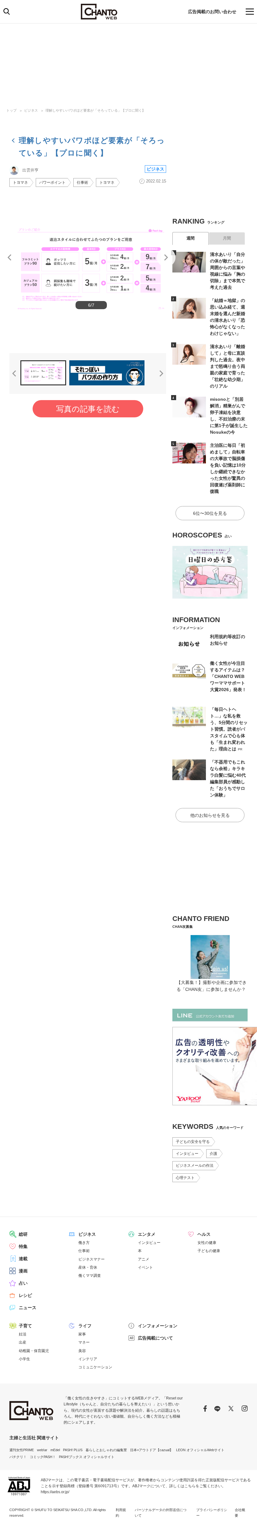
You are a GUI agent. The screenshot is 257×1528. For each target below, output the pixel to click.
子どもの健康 (208, 1251)
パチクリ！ (18, 1457)
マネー (84, 1342)
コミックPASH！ (43, 1457)
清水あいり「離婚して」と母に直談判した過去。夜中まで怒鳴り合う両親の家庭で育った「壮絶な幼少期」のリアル (227, 366)
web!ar (42, 1450)
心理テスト (185, 1178)
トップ (11, 110)
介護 (213, 1153)
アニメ (143, 1259)
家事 (82, 1334)
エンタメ (146, 1234)
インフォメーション (157, 1325)
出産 (22, 1342)
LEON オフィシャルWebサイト (200, 1450)
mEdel (55, 1450)
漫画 (23, 1270)
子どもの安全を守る (193, 1141)
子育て (25, 1325)
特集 (23, 1246)
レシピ (25, 1295)
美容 (82, 1351)
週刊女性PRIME (21, 1450)
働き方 (84, 1242)
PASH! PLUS (72, 1450)
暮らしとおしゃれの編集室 (106, 1450)
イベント (145, 1267)
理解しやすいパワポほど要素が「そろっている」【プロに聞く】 (95, 110)
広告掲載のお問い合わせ (212, 11)
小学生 (24, 1359)
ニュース (27, 1307)
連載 (23, 1258)
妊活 (22, 1334)
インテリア (87, 1359)
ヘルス (204, 1234)
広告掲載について (155, 1337)
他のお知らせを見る (210, 815)
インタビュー (187, 1153)
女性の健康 (206, 1242)
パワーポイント (52, 182)
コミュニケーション (95, 1367)
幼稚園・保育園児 (34, 1351)
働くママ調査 (89, 1275)
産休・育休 (87, 1267)
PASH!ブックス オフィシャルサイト (86, 1457)
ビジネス (31, 110)
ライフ (85, 1325)
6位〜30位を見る (210, 513)
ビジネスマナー (91, 1259)
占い (23, 1283)
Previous (9, 257)
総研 (23, 1234)
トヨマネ (20, 182)
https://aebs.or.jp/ (55, 1492)
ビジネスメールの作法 (194, 1165)
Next (166, 257)
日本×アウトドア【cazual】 (151, 1450)
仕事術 (82, 182)
